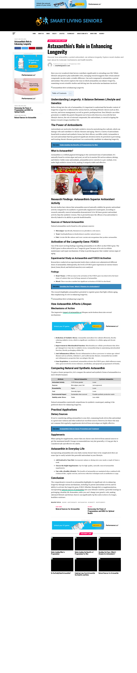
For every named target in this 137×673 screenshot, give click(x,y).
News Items (93, 33)
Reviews (101, 33)
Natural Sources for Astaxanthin (25, 117)
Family (48, 33)
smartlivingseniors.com (62, 65)
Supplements (101, 502)
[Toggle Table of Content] (69, 93)
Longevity (92, 502)
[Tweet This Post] (25, 48)
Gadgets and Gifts (82, 33)
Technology (70, 33)
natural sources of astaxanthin (73, 490)
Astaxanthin (83, 502)
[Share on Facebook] (17, 48)
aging (65, 502)
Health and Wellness (20, 39)
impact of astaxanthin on (72, 312)
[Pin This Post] (32, 48)
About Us (41, 33)
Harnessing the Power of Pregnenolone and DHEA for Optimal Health (23, 110)
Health (54, 33)
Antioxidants (72, 502)
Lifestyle (61, 33)
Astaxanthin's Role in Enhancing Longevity (23, 42)
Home (34, 33)
